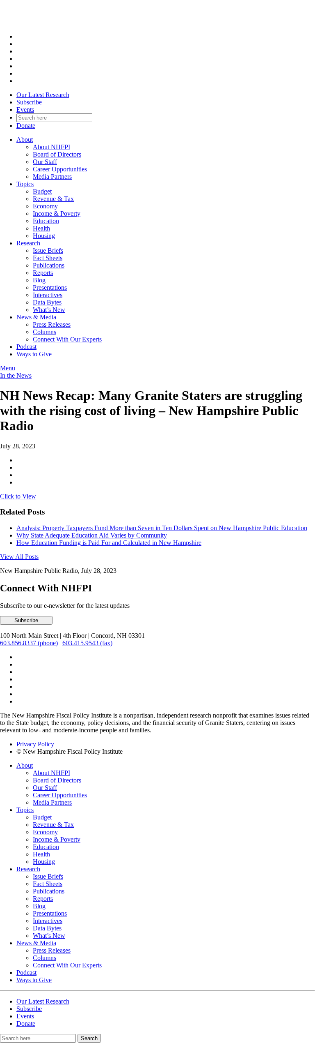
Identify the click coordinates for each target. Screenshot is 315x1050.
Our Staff (45, 161)
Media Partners (52, 176)
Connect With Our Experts (67, 339)
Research (28, 243)
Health (41, 228)
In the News (16, 375)
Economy (45, 206)
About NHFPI (51, 146)
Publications (48, 265)
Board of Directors (57, 154)
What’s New (49, 309)
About (24, 139)
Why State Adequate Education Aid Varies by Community (91, 535)
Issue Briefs (48, 250)
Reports (43, 272)
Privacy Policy (35, 744)
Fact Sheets (47, 257)
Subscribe (29, 102)
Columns (44, 331)
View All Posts (19, 556)
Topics (25, 183)
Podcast (26, 346)
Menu (7, 368)
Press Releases (52, 324)
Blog (39, 280)
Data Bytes (47, 302)
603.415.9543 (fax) (87, 642)
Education (46, 220)
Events (25, 109)
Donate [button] (25, 125)
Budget (42, 191)
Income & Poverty (56, 213)
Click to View (18, 496)
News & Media (36, 317)
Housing (44, 235)
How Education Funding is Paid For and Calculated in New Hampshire (108, 542)
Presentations (50, 287)
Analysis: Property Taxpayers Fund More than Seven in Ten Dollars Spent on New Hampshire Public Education (161, 527)
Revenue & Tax (53, 198)
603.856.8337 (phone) (29, 642)
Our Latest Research (42, 94)
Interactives (47, 294)
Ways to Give (34, 354)
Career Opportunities (60, 169)
